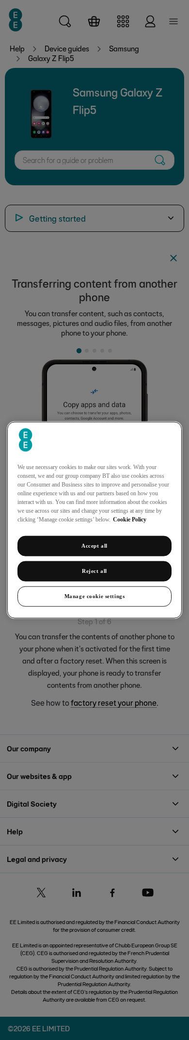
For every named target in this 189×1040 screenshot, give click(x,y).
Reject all (94, 571)
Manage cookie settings (94, 596)
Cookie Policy (129, 519)
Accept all (94, 546)
